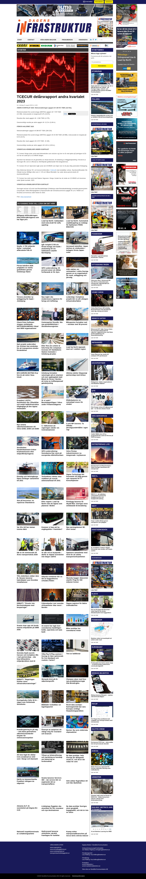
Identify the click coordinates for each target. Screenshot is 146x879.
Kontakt (31, 39)
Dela (65, 113)
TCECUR (53, 170)
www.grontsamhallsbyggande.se (60, 853)
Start (19, 39)
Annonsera (108, 1)
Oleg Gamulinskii (25, 197)
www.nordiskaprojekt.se (57, 851)
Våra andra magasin (48, 39)
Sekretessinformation (78, 876)
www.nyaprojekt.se (55, 847)
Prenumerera (99, 1)
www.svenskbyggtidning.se (58, 849)
